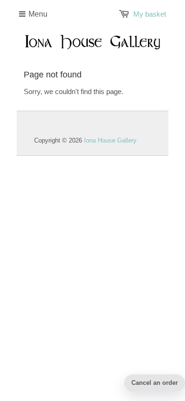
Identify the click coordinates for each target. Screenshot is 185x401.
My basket (149, 14)
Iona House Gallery (110, 140)
